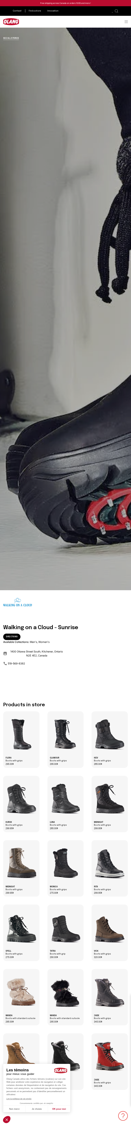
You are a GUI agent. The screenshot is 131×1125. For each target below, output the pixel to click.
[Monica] (65, 863)
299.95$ (10, 829)
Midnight (102, 823)
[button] (116, 11)
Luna (58, 823)
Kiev (102, 759)
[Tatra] (65, 927)
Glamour (58, 759)
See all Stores (11, 38)
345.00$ (98, 1022)
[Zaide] (109, 991)
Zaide (102, 1017)
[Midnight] (109, 798)
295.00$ (10, 764)
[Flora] (21, 734)
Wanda (20, 1017)
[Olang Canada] (11, 21)
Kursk (14, 823)
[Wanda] (21, 991)
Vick (102, 952)
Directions (12, 637)
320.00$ (98, 957)
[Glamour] (65, 734)
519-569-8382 (16, 663)
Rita (102, 888)
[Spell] (21, 927)
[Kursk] (21, 798)
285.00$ (98, 764)
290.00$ (54, 957)
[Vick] (109, 927)
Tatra (58, 952)
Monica (58, 888)
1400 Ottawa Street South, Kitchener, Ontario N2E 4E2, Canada (36, 653)
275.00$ (54, 893)
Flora (14, 759)
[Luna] (65, 798)
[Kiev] (109, 734)
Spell (14, 952)
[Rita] (109, 863)
